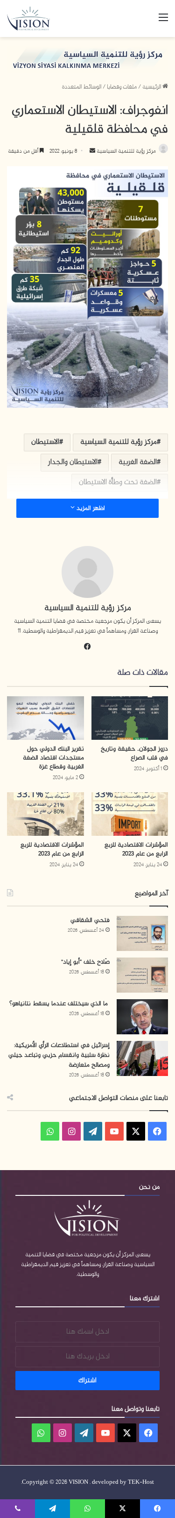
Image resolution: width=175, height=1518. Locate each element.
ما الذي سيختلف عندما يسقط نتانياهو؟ (59, 1003)
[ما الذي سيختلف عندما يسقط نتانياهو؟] (142, 1016)
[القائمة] (163, 21)
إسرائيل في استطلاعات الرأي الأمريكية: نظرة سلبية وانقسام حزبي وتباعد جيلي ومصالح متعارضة (59, 1055)
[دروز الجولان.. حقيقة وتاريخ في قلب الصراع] (129, 718)
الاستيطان (45, 442)
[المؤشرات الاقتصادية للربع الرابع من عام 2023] (129, 814)
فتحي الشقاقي (90, 920)
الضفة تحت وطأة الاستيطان (118, 482)
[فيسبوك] (87, 646)
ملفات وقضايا (122, 87)
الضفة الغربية (138, 462)
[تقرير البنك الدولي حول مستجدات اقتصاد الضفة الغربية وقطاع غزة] (45, 718)
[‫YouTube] (114, 1131)
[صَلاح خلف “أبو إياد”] (142, 975)
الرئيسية (152, 87)
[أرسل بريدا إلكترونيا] (92, 151)
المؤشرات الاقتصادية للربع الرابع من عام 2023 (136, 849)
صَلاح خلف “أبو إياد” (85, 962)
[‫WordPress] (93, 1131)
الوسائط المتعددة (81, 87)
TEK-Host (141, 1482)
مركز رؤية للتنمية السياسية (125, 151)
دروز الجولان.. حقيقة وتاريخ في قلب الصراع (134, 753)
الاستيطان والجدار (73, 462)
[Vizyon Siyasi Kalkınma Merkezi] (33, 18)
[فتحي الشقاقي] (142, 933)
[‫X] (135, 1131)
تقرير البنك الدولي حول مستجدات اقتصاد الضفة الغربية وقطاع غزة (53, 758)
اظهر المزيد (90, 508)
